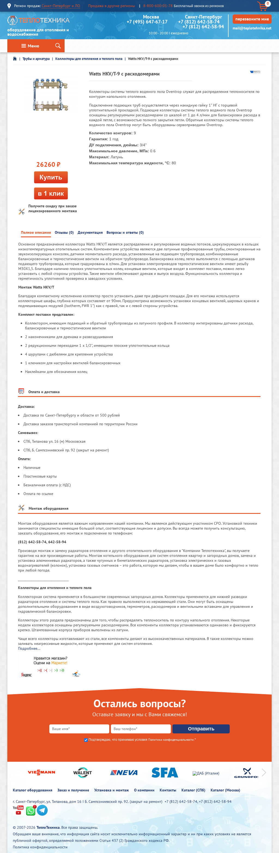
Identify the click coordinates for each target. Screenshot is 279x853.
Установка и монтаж (111, 790)
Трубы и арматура (36, 58)
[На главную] (38, 22)
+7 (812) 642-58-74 (199, 22)
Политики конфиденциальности (171, 739)
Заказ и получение (73, 790)
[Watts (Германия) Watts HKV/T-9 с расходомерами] (51, 95)
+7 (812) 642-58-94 (203, 26)
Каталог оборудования (32, 790)
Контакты (168, 790)
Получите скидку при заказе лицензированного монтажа (52, 208)
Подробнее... (29, 648)
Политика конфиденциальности (40, 847)
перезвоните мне (252, 19)
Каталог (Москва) (225, 790)
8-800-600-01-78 (158, 5)
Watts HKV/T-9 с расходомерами (153, 58)
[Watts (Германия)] (255, 73)
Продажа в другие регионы (111, 5)
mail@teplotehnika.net (252, 28)
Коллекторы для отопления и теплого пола (88, 58)
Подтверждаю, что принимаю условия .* (142, 740)
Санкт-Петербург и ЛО (61, 5)
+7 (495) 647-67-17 (147, 22)
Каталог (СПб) (193, 790)
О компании (144, 790)
